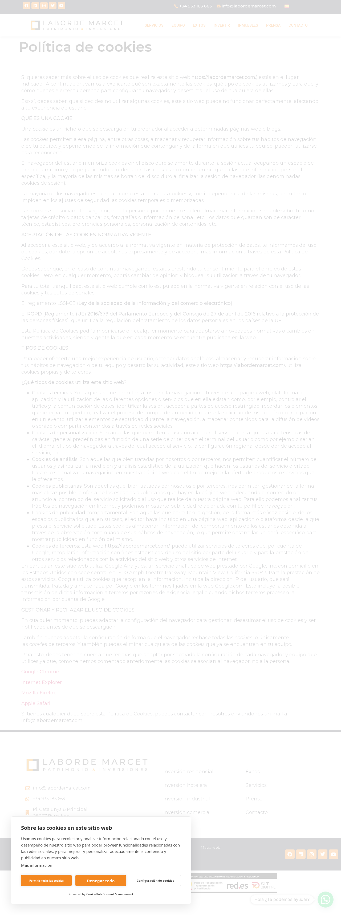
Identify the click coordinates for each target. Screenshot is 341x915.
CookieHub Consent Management (109, 894)
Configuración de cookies (155, 880)
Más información (36, 865)
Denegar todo (101, 880)
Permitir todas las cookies (46, 880)
